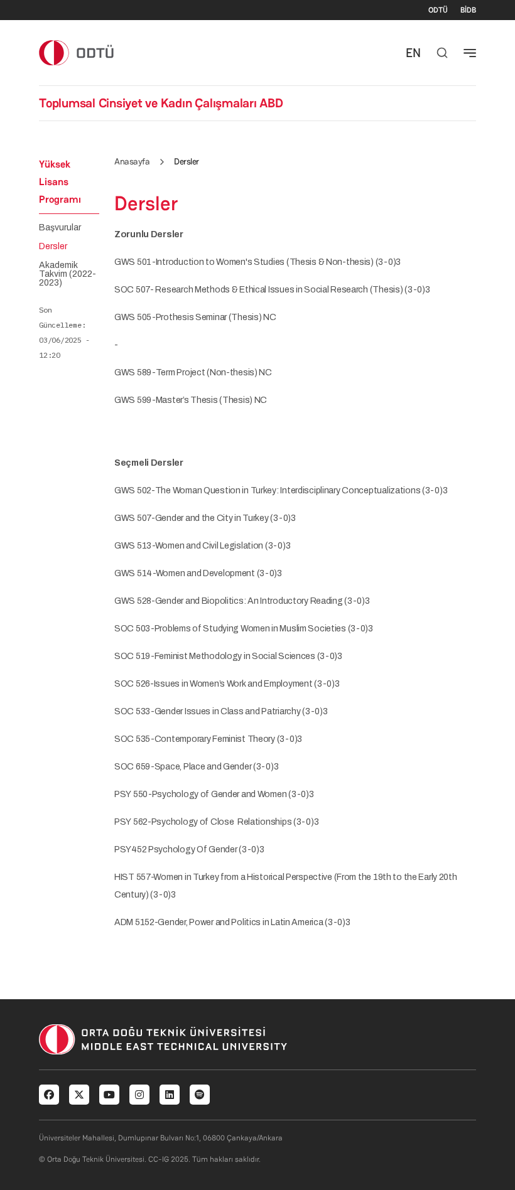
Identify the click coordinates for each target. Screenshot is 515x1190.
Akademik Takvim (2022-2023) (67, 274)
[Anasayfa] (77, 52)
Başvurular (60, 227)
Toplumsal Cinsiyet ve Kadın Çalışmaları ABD (161, 102)
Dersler (53, 246)
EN (413, 53)
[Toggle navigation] (470, 53)
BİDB (468, 10)
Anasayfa (131, 161)
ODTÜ (438, 10)
